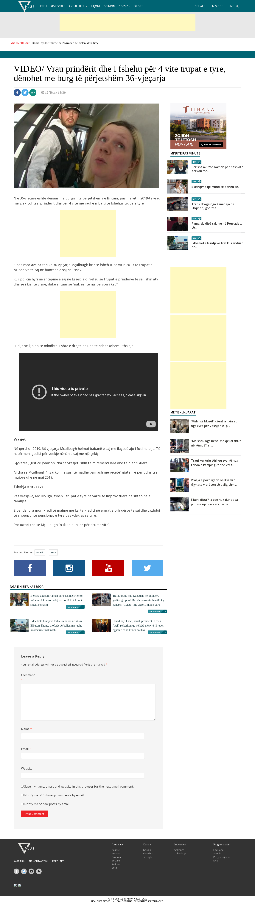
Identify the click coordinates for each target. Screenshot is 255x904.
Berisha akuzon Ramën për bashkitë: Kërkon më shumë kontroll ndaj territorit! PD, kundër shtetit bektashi (56, 600)
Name (26, 729)
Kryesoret (57, 6)
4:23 (194, 162)
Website (26, 768)
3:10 (194, 218)
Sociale (116, 860)
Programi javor (221, 857)
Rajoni (95, 6)
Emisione (218, 850)
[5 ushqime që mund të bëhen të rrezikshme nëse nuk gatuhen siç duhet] (177, 186)
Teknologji (180, 853)
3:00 (194, 238)
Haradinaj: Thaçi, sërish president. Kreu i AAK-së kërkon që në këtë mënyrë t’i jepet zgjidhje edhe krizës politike (138, 625)
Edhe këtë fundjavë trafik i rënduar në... (217, 245)
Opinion (109, 6)
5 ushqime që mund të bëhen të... (216, 187)
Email (26, 749)
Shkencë (179, 850)
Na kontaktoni (38, 861)
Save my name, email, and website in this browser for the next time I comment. (79, 786)
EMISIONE (217, 6)
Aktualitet (77, 6)
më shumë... (73, 606)
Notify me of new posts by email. (47, 804)
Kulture (116, 864)
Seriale (217, 853)
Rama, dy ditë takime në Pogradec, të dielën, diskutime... (66, 43)
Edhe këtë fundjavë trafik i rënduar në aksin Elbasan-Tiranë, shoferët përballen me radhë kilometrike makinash (56, 625)
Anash (39, 552)
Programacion (221, 844)
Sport (138, 6)
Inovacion (180, 844)
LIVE (231, 6)
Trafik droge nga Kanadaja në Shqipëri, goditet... (213, 206)
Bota (53, 552)
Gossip (123, 6)
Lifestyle (148, 857)
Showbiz (148, 853)
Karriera (19, 861)
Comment (27, 677)
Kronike (116, 853)
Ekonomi (116, 857)
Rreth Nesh (59, 861)
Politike (116, 850)
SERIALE (200, 6)
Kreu (43, 6)
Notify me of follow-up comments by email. (54, 795)
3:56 (194, 181)
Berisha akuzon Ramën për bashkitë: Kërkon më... (218, 169)
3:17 (194, 199)
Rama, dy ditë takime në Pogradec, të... (217, 225)
